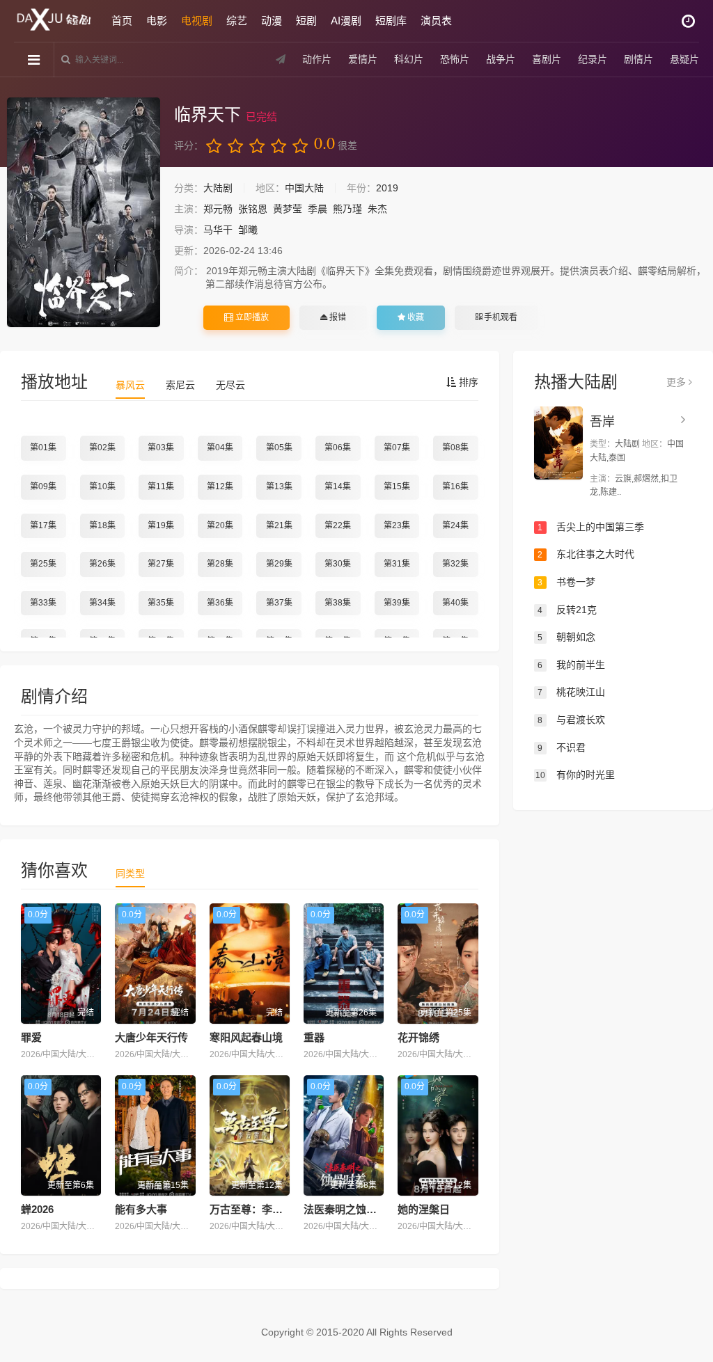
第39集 (397, 603)
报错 (336, 317)
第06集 (337, 447)
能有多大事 (141, 1209)
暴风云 (130, 384)
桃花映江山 (571, 691)
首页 (121, 20)
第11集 (161, 486)
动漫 (271, 20)
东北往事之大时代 (586, 554)
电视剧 (196, 20)
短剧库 (391, 20)
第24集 (455, 525)
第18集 (102, 525)
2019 (387, 187)
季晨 (317, 208)
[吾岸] (558, 443)
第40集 (455, 603)
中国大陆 (304, 187)
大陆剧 (218, 187)
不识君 (562, 747)
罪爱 (31, 1037)
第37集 (279, 603)
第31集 (397, 564)
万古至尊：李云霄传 (257, 1209)
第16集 (455, 486)
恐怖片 (454, 59)
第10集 (102, 486)
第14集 (337, 486)
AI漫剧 (346, 20)
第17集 (43, 525)
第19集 (161, 525)
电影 (156, 20)
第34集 (102, 603)
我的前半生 (571, 664)
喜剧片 (546, 59)
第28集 (220, 564)
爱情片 (362, 59)
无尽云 (230, 384)
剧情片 (638, 59)
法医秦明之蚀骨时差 (351, 1209)
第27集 (161, 564)
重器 (314, 1037)
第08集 (455, 447)
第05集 (279, 447)
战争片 (500, 59)
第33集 (43, 603)
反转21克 (567, 609)
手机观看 (499, 317)
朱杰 (377, 208)
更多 (677, 382)
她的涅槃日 (424, 1209)
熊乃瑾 (347, 208)
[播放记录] (688, 21)
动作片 (316, 59)
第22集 (337, 525)
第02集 (102, 447)
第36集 (220, 603)
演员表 (436, 20)
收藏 (414, 317)
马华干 (218, 229)
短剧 (306, 20)
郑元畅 (218, 208)
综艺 (236, 20)
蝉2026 (37, 1209)
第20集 (220, 525)
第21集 (279, 525)
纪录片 (592, 59)
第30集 (337, 564)
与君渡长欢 (571, 719)
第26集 (102, 564)
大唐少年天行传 (151, 1037)
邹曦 (248, 229)
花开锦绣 (418, 1037)
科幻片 (408, 59)
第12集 (220, 486)
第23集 (397, 525)
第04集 (220, 447)
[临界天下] (83, 212)
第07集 (397, 447)
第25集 (43, 564)
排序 (467, 382)
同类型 (130, 873)
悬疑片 (684, 59)
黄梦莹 (287, 208)
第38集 (337, 603)
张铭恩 (252, 208)
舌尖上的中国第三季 (591, 526)
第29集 (279, 564)
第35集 (161, 603)
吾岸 (602, 422)
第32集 (455, 564)
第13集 (279, 486)
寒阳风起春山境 (246, 1037)
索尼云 (180, 384)
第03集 (161, 447)
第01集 (43, 447)
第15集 (397, 486)
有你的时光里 (575, 774)
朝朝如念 (566, 636)
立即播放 (251, 317)
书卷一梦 (566, 581)
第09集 (43, 486)
